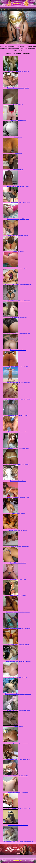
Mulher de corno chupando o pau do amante (16, 9)
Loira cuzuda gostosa (18, 251)
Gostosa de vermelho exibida (18, 120)
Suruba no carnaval (18, 726)
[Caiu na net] (18, 3)
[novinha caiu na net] (18, 859)
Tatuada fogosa (18, 137)
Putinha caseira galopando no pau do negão (18, 759)
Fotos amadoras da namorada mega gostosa (18, 464)
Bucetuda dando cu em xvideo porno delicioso (18, 399)
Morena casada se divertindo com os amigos (18, 644)
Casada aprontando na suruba (18, 579)
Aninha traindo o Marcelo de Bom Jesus (18, 448)
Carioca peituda (18, 153)
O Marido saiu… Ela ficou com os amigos (18, 71)
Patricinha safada (18, 169)
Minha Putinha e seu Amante (18, 563)
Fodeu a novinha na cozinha (18, 595)
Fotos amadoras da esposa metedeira (18, 415)
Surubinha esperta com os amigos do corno (18, 612)
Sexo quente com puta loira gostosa (18, 432)
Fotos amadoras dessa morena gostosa (18, 88)
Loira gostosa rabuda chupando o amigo (18, 186)
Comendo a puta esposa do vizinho (18, 776)
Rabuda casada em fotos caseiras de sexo (18, 333)
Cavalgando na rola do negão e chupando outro (18, 694)
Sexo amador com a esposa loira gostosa (18, 219)
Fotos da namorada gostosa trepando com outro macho (18, 841)
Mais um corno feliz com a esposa (18, 317)
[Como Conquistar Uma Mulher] (18, 849)
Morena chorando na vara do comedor (18, 235)
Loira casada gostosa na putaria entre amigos (18, 743)
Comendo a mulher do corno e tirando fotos (18, 202)
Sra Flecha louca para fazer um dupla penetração (18, 284)
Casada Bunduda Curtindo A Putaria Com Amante (18, 628)
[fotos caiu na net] (18, 862)
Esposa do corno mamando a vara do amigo (18, 710)
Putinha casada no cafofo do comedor (18, 825)
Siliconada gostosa (18, 104)
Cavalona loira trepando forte (18, 481)
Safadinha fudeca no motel (18, 513)
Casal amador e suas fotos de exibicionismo (18, 301)
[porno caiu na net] (18, 861)
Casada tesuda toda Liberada (18, 350)
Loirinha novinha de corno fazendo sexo (18, 546)
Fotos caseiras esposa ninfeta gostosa (18, 268)
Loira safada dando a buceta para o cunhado (18, 808)
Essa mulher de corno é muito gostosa (18, 366)
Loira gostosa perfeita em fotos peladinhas (18, 382)
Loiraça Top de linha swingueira (18, 530)
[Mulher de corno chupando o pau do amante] (18, 27)
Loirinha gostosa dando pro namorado (18, 792)
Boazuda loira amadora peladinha (18, 677)
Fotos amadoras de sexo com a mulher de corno (18, 661)
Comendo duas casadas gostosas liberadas (18, 497)
